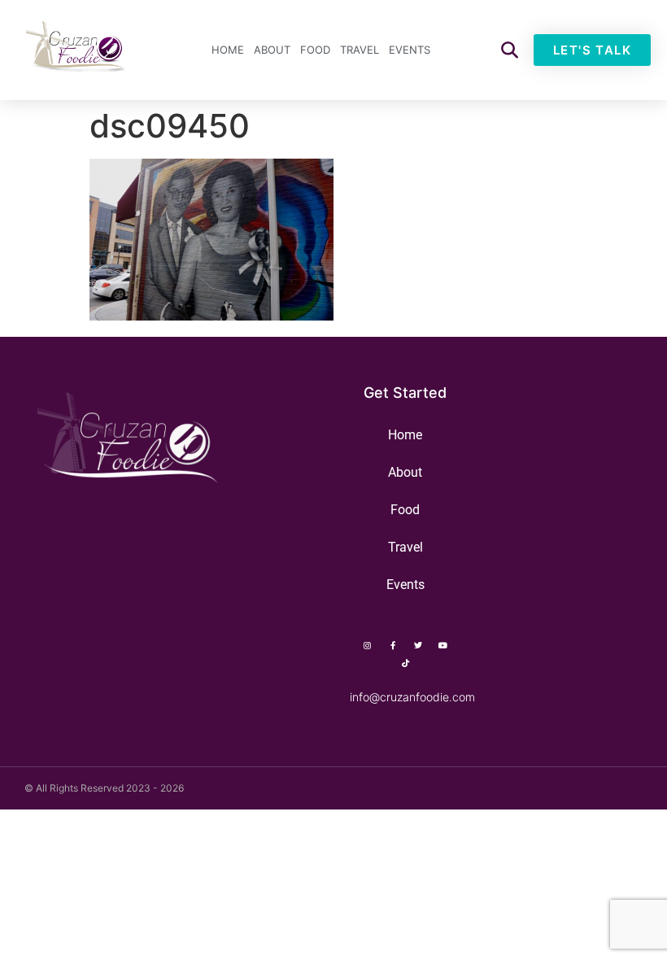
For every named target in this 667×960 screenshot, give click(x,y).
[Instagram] (368, 645)
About (272, 49)
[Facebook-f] (393, 645)
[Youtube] (443, 645)
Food (315, 49)
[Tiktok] (405, 663)
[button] (509, 50)
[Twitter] (418, 645)
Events (409, 49)
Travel (359, 49)
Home (227, 49)
